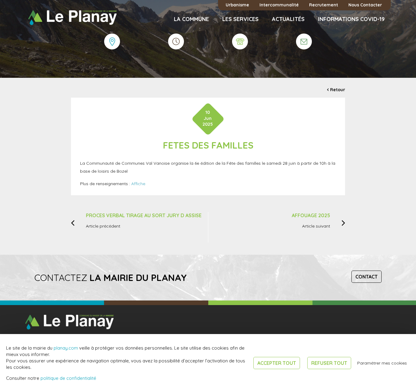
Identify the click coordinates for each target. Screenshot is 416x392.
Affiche (138, 183)
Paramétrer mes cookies (382, 363)
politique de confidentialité (68, 378)
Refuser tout (329, 363)
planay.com (66, 348)
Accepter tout (276, 363)
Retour (337, 89)
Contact (366, 277)
